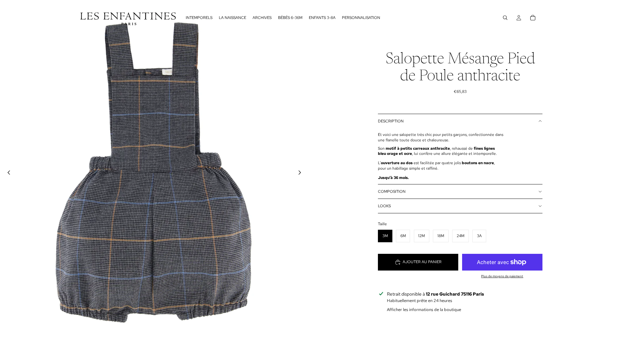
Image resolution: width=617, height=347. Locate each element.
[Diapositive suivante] (301, 173)
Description (391, 121)
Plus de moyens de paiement (502, 276)
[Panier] (533, 18)
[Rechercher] (505, 18)
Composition (392, 191)
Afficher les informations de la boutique (424, 309)
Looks (384, 206)
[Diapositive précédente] (7, 173)
